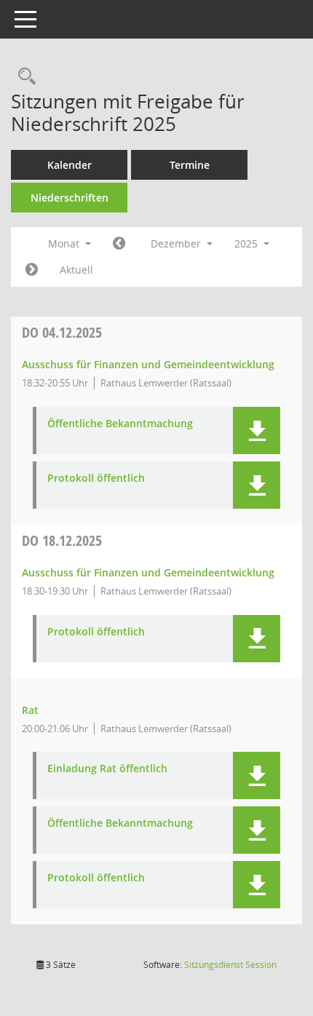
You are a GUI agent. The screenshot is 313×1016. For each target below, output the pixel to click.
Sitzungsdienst (230, 965)
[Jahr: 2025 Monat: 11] (119, 244)
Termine (190, 165)
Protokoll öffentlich (96, 478)
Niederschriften (69, 198)
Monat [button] (65, 243)
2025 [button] (247, 243)
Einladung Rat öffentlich (107, 769)
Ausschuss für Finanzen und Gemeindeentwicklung (148, 364)
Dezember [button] (177, 243)
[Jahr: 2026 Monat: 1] (32, 270)
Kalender (69, 165)
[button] (256, 430)
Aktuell (76, 270)
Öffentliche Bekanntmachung (120, 424)
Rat (30, 710)
